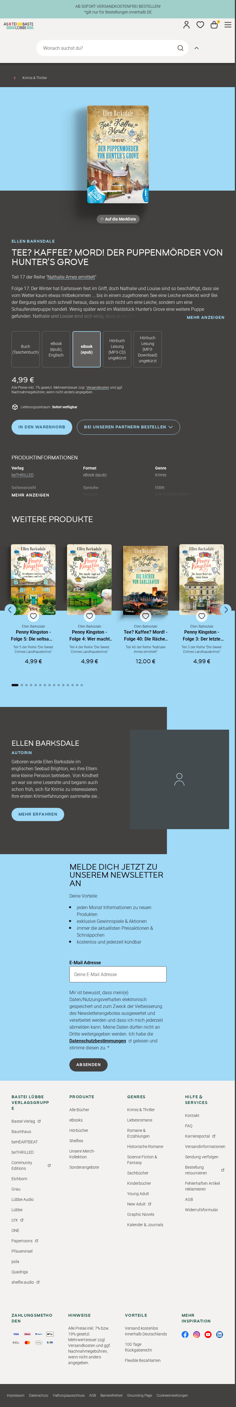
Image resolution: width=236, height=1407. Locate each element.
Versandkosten (97, 388)
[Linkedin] (219, 1334)
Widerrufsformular (201, 1209)
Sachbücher (138, 1173)
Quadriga (20, 1272)
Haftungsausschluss (69, 1395)
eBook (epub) (87, 349)
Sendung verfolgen (201, 1157)
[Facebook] (185, 1334)
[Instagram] (196, 1334)
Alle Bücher (79, 1109)
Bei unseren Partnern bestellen (125, 427)
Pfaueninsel (22, 1251)
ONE (15, 1230)
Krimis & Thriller (34, 78)
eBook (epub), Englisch (56, 349)
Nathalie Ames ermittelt (71, 277)
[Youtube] (208, 1334)
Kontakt (192, 1115)
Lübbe (17, 1209)
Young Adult (138, 1193)
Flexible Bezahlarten (143, 1360)
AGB (189, 1199)
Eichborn (19, 1178)
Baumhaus (21, 1131)
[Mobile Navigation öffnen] (228, 24)
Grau (16, 1189)
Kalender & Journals (145, 1224)
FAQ (188, 1126)
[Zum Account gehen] (186, 24)
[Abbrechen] (196, 48)
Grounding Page (139, 1395)
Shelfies (76, 1140)
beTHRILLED (23, 475)
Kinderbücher (139, 1183)
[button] (33, 609)
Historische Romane (145, 1146)
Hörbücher (78, 1130)
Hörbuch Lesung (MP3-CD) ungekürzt (117, 349)
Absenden (88, 1065)
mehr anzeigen (205, 318)
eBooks (76, 1120)
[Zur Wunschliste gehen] (200, 24)
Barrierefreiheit (111, 1395)
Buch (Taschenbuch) (25, 349)
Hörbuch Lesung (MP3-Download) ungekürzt (147, 349)
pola (15, 1261)
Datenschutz (38, 1395)
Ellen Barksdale (33, 241)
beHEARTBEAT (25, 1142)
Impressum (15, 1395)
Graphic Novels (140, 1214)
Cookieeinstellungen (172, 1395)
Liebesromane (139, 1120)
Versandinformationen (205, 1146)
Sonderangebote (84, 1167)
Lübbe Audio (23, 1199)
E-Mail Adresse (85, 962)
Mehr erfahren (37, 814)
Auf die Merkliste (120, 220)
